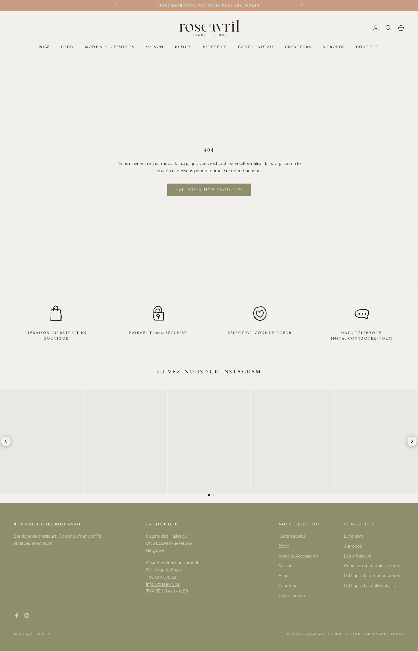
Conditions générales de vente (374, 565)
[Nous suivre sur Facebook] (16, 615)
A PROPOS (334, 47)
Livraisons (353, 536)
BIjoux (285, 575)
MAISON (155, 47)
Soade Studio (388, 634)
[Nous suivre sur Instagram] (27, 615)
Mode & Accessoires (298, 556)
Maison (286, 565)
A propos (353, 546)
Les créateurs (357, 556)
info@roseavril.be (163, 584)
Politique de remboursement (372, 575)
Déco (284, 546)
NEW (44, 47)
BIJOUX (183, 47)
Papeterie (288, 585)
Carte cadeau (292, 536)
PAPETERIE (215, 47)
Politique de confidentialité (370, 585)
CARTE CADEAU (256, 47)
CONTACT (367, 47)
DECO (67, 47)
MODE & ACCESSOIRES (109, 47)
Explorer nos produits (209, 190)
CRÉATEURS (298, 47)
